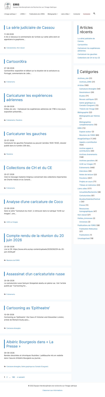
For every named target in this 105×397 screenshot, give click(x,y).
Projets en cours (86, 182)
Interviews (83, 171)
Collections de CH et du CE (89, 58)
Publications (84, 235)
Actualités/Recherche (88, 192)
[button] (94, 14)
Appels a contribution (88, 142)
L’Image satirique (9, 14)
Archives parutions (87, 161)
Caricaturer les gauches (87, 54)
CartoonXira (82, 45)
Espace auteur (85, 132)
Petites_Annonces (85, 218)
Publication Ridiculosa (88, 229)
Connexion (86, 14)
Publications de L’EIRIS (37, 14)
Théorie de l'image (87, 109)
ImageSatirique (84, 139)
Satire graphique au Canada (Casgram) (34, 366)
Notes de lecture (86, 175)
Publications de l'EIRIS (87, 225)
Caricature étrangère (13, 328)
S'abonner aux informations (52, 390)
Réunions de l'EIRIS (12, 260)
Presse (82, 205)
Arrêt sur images (12, 222)
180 (13, 377)
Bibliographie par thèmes (89, 116)
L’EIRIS (22, 14)
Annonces (83, 222)
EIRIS (16, 4)
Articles (81, 85)
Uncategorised (84, 238)
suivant (21, 377)
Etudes (82, 96)
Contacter (76, 14)
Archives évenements (88, 154)
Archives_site (83, 78)
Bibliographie (52, 14)
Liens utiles (82, 189)
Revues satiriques (86, 99)
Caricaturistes (11, 48)
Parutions (19, 120)
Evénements (10, 82)
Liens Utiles (65, 14)
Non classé (21, 48)
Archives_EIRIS (85, 82)
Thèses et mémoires (87, 185)
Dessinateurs (84, 92)
